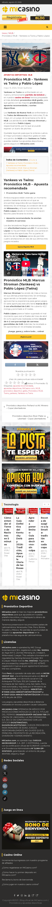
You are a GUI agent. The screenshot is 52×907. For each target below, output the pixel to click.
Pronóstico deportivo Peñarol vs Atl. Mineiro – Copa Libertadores (27, 406)
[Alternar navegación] (5, 27)
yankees (13, 393)
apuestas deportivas (12, 388)
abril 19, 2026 (7, 549)
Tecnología (11, 504)
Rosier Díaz (7, 554)
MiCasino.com (28, 388)
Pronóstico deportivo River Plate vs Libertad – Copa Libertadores (29, 417)
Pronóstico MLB (35, 391)
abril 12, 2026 (44, 552)
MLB (30, 75)
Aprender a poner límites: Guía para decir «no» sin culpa (32, 534)
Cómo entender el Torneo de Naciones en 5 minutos (7, 531)
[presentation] (44, 504)
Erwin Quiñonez (25, 88)
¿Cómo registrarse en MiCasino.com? (19, 867)
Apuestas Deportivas (15, 75)
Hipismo (20, 512)
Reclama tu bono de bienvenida (17, 879)
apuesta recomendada (23, 386)
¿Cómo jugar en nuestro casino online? (20, 884)
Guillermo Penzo (33, 560)
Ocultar (33, 160)
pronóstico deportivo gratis (15, 391)
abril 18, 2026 (19, 572)
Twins (6, 393)
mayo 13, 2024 (10, 88)
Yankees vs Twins (25, 393)
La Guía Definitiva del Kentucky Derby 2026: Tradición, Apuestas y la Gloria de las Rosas (19, 543)
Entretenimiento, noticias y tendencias (13, 510)
